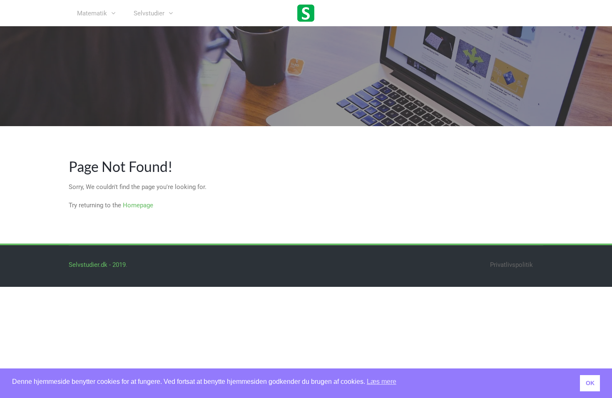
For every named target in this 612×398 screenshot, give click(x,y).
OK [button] (590, 383)
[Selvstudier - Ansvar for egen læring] (306, 12)
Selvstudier (149, 13)
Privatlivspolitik (511, 265)
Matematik (92, 13)
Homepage (138, 205)
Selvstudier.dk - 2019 (97, 265)
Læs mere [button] (381, 381)
